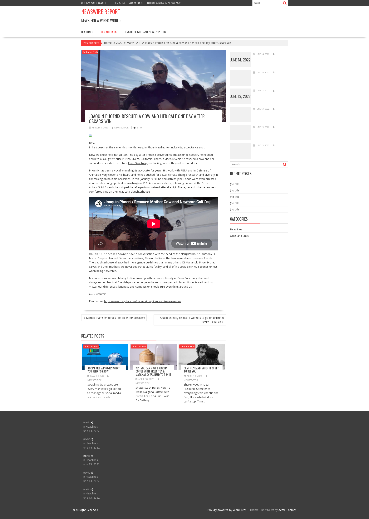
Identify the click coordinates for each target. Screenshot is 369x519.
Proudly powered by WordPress (227, 510)
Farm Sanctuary (138, 163)
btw (139, 127)
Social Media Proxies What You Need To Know (103, 369)
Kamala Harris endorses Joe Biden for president (115, 318)
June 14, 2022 (240, 60)
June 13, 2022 (240, 96)
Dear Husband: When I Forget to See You (201, 369)
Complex (99, 294)
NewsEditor (121, 127)
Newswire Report (100, 12)
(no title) (235, 184)
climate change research (183, 174)
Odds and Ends (136, 2)
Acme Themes (287, 510)
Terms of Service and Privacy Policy (164, 2)
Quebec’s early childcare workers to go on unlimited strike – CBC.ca (192, 320)
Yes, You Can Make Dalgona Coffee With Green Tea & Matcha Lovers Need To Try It (153, 371)
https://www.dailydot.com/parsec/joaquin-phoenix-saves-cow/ (142, 301)
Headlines (120, 2)
